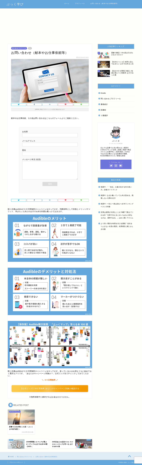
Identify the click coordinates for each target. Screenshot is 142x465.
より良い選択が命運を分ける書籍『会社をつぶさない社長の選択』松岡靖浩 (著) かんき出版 (117, 226)
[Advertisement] (71, 25)
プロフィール (80, 3)
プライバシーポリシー (16, 462)
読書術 (103, 110)
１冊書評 (104, 115)
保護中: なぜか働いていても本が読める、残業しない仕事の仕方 (117, 197)
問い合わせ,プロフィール (19, 48)
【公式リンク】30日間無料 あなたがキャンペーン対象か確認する (49, 388)
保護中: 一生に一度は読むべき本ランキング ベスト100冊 (117, 205)
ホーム (66, 3)
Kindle (103, 93)
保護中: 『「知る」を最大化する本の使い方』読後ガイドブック (116, 188)
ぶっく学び (15, 4)
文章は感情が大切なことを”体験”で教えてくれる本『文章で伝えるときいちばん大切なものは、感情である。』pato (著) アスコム (117, 215)
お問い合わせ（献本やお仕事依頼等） (104, 3)
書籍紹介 (104, 104)
